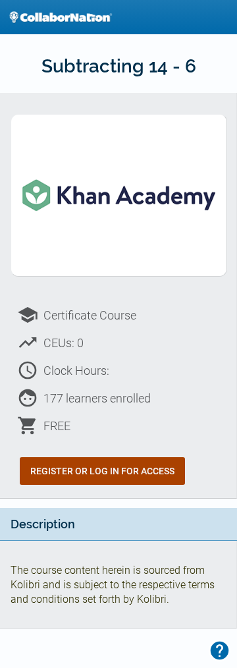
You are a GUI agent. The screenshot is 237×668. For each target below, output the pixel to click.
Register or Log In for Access (102, 471)
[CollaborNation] (60, 17)
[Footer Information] (219, 650)
